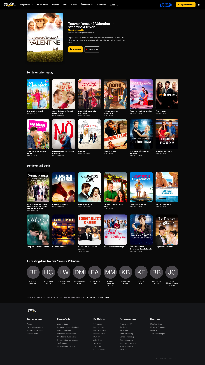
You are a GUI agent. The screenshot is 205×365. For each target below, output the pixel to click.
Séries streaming (127, 337)
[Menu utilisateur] (199, 4)
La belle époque (59, 247)
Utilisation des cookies (66, 333)
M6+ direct (97, 337)
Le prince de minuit (164, 247)
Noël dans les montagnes (115, 247)
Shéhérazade (110, 151)
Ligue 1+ (153, 330)
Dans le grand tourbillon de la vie (63, 152)
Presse (29, 324)
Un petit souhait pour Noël (113, 205)
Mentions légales (64, 330)
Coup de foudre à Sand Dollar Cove (62, 112)
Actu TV (123, 350)
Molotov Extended (157, 327)
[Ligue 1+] (166, 4)
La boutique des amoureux (111, 112)
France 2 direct (99, 327)
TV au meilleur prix (157, 333)
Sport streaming (126, 340)
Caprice (81, 151)
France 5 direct (99, 333)
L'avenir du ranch (60, 204)
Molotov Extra (156, 324)
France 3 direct (99, 330)
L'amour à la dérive (138, 204)
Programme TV (126, 324)
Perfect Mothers (163, 204)
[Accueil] (10, 4)
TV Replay (124, 327)
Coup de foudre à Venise (141, 111)
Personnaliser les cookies (67, 340)
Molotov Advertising (35, 330)
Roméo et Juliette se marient (87, 248)
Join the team (32, 333)
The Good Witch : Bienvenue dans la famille (141, 248)
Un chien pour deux (164, 151)
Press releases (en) (35, 327)
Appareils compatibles (66, 346)
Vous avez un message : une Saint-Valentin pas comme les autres (37, 206)
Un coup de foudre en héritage (139, 152)
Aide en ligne (62, 324)
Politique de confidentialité (68, 327)
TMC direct (98, 346)
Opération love (85, 204)
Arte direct (97, 340)
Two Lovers (161, 111)
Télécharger (62, 343)
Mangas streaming (127, 346)
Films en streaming (75, 33)
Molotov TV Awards (128, 343)
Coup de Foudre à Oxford (38, 247)
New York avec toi (35, 111)
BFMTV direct (99, 350)
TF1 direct (97, 324)
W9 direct (97, 343)
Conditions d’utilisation (66, 337)
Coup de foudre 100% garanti (36, 152)
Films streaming (126, 333)
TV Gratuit (124, 330)
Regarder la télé (187, 5)
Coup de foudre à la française (87, 112)
